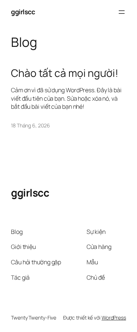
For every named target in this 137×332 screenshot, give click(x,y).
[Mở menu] (121, 12)
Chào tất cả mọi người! (64, 73)
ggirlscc (23, 11)
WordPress (114, 317)
